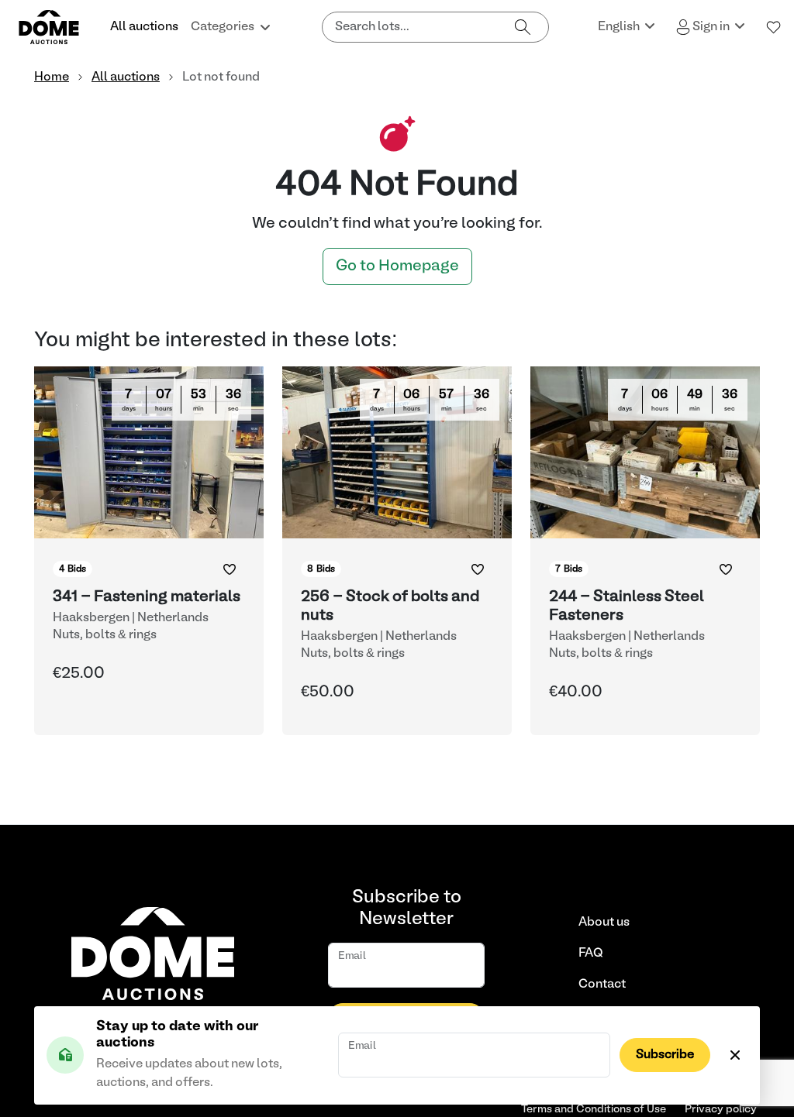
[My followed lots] (774, 27)
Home (51, 77)
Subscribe (665, 1055)
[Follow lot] (229, 569)
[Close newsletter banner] (735, 1055)
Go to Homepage (397, 266)
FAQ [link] (590, 953)
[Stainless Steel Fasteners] (645, 551)
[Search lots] (522, 27)
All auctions (144, 27)
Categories (222, 27)
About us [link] (604, 922)
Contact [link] (602, 984)
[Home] (58, 27)
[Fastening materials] (149, 551)
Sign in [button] (711, 27)
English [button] (620, 27)
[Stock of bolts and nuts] (397, 551)
